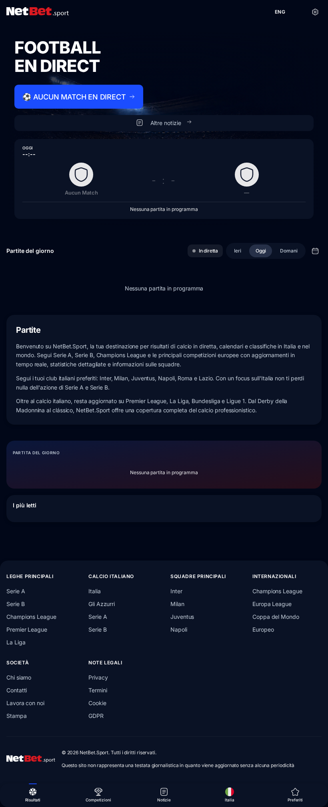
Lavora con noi (25, 703)
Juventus (182, 616)
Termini (97, 690)
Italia (94, 591)
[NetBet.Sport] (37, 12)
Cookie (97, 703)
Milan (177, 603)
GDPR (96, 715)
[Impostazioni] (315, 12)
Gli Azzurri (101, 603)
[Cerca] (297, 12)
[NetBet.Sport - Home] (30, 759)
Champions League (31, 616)
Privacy (98, 677)
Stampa (16, 715)
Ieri (237, 251)
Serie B (15, 603)
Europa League (272, 603)
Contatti (16, 690)
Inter (176, 591)
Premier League (26, 629)
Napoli (178, 629)
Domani (289, 251)
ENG (280, 12)
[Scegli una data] (315, 250)
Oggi (261, 251)
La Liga (15, 642)
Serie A (15, 591)
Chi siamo (18, 677)
